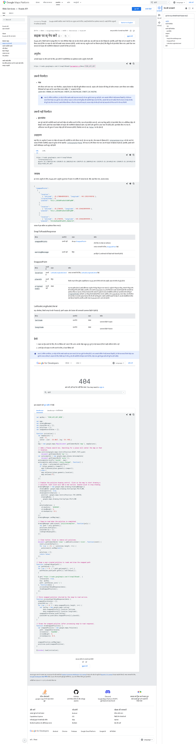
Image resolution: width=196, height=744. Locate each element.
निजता (35, 740)
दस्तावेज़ (58, 2)
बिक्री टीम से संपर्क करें (120, 716)
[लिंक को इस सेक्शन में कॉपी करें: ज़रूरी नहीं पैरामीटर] (54, 112)
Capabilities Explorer (36, 716)
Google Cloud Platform (88, 731)
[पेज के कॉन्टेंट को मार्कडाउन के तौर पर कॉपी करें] (65, 36)
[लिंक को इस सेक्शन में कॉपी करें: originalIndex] (37, 291)
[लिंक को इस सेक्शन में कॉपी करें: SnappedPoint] (49, 262)
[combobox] (160, 2)
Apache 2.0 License (106, 674)
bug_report (186, 8)
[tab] (37, 150)
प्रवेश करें (191, 2)
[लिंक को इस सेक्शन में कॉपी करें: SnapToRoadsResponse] (58, 231)
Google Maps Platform (53, 30)
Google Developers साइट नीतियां (39, 676)
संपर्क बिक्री (148, 9)
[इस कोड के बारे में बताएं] (127, 63)
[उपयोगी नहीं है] (133, 30)
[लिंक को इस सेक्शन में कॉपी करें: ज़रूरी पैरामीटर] (50, 76)
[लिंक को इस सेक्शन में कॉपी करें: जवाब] (42, 174)
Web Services (8, 9)
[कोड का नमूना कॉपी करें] (133, 63)
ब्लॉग (68, 2)
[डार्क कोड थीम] (130, 63)
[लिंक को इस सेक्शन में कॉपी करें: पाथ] (43, 82)
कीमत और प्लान (118, 713)
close (193, 8)
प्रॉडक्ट (38, 2)
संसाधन (11, 13)
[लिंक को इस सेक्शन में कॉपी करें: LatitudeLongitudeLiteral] (60, 306)
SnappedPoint (80, 241)
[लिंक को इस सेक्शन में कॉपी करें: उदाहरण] (44, 135)
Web (73, 720)
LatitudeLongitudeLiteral (59, 273)
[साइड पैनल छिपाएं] (25, 740)
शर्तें (31, 740)
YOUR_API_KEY (90, 66)
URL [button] (37, 151)
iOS (73, 716)
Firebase (74, 731)
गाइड (3, 13)
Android (74, 713)
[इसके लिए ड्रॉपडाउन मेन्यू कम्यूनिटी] (81, 2)
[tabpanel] (84, 160)
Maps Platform (21, 2)
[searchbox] (13, 19)
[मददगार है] (130, 30)
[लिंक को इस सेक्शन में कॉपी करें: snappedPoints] (50, 241)
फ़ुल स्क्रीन (47, 405)
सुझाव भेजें (130, 36)
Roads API (23, 9)
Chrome (64, 731)
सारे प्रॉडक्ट (113, 731)
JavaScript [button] (39, 410)
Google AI (103, 731)
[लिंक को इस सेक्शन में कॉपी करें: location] (37, 275)
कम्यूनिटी (76, 2)
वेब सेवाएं (74, 723)
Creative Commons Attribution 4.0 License (74, 674)
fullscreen (189, 8)
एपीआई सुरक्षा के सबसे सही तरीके (38, 720)
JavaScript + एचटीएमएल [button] (55, 410)
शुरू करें (136, 9)
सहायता (116, 720)
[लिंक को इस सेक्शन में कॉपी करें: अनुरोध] (43, 54)
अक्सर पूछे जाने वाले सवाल (37, 713)
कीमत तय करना (47, 2)
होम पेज (36, 30)
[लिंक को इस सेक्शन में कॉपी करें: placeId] (37, 282)
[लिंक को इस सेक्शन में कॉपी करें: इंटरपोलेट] (47, 118)
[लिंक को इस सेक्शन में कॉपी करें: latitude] (45, 320)
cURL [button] (44, 151)
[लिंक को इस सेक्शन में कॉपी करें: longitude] (46, 327)
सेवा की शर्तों (117, 723)
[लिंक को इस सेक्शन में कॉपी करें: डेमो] (40, 339)
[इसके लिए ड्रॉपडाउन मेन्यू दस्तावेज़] (62, 2)
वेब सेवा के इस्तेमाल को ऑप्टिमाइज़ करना (41, 723)
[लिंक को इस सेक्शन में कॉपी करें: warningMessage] (51, 252)
